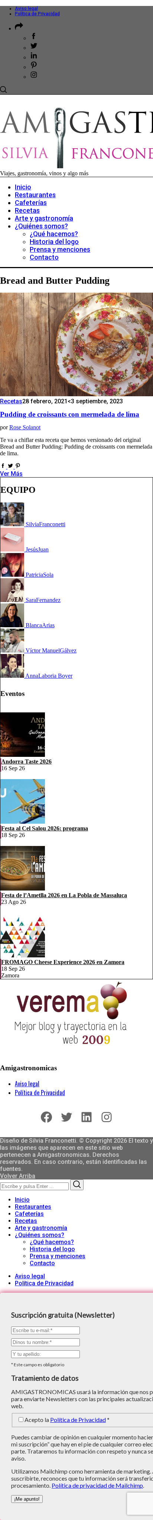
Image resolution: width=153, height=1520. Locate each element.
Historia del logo (52, 1249)
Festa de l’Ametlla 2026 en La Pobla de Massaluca (64, 895)
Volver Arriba (17, 1175)
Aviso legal (26, 8)
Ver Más (11, 473)
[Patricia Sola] (13, 575)
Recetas (11, 401)
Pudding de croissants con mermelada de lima (69, 414)
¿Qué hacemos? (52, 1242)
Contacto (42, 1263)
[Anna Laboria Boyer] (12, 676)
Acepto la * (67, 1419)
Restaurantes (33, 1206)
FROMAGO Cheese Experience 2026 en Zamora (62, 962)
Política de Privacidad (37, 13)
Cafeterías (29, 1213)
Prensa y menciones (57, 1256)
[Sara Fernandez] (13, 600)
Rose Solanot (24, 427)
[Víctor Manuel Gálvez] (13, 650)
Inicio (22, 1199)
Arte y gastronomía (41, 1227)
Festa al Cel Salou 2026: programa (44, 828)
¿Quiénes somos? (39, 1235)
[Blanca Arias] (13, 625)
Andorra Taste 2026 (26, 761)
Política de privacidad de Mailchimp (97, 1485)
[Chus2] (13, 549)
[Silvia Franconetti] (13, 524)
